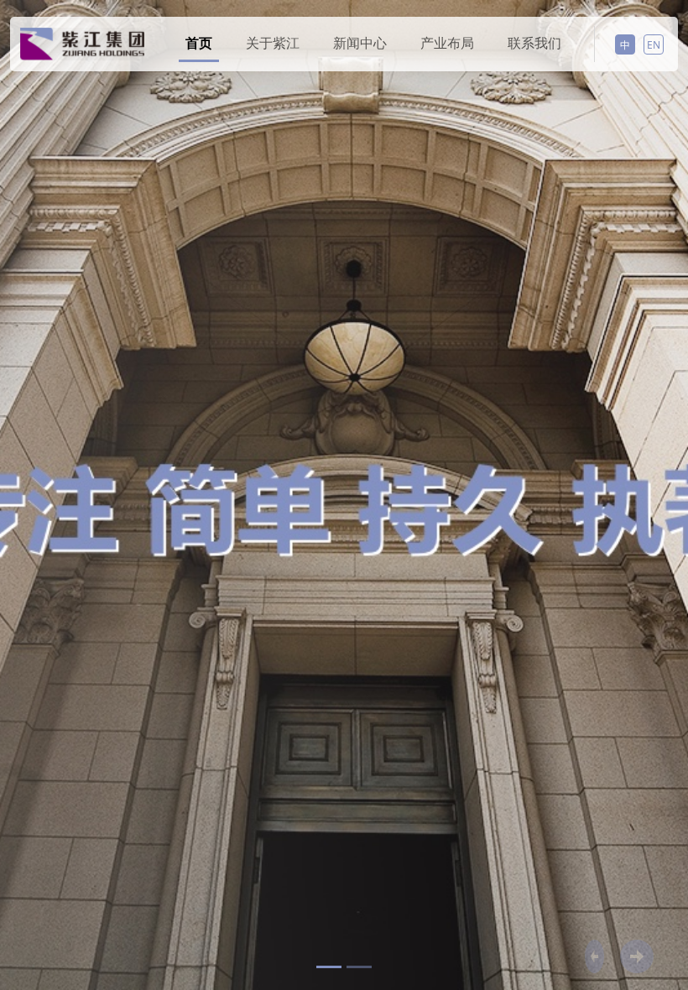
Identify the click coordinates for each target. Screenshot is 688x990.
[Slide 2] (359, 967)
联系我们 (534, 43)
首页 (198, 43)
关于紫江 (273, 43)
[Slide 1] (328, 967)
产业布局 (447, 43)
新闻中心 (360, 43)
